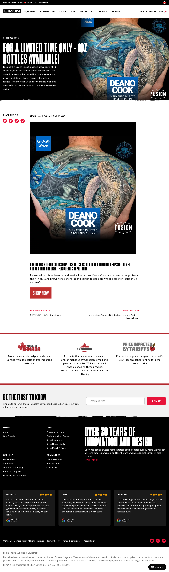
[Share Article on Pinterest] (17, 121)
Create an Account (55, 432)
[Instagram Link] (158, 541)
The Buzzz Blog (54, 459)
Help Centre (9, 459)
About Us (7, 432)
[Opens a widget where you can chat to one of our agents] (157, 567)
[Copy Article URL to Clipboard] (22, 121)
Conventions (52, 467)
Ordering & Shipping (13, 467)
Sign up (156, 401)
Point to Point (53, 463)
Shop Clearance (54, 440)
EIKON (6, 564)
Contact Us (8, 463)
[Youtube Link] (164, 541)
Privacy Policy (53, 541)
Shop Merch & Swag (56, 448)
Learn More (91, 460)
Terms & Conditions (72, 541)
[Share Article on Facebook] (5, 121)
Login (152, 11)
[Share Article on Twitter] (11, 121)
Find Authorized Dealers (58, 436)
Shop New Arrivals (55, 444)
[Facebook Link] (152, 541)
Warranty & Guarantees (15, 475)
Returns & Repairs (12, 471)
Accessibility (89, 541)
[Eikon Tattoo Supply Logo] (12, 11)
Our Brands (9, 436)
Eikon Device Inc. (37, 564)
